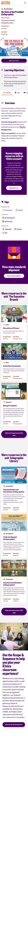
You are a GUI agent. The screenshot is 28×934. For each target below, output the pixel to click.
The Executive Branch (8, 20)
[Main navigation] (25, 2)
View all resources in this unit (14, 434)
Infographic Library (7, 23)
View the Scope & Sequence (14, 724)
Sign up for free (14, 188)
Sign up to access (14, 60)
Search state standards (14, 276)
